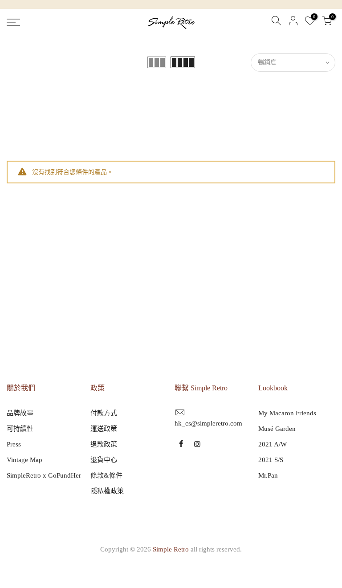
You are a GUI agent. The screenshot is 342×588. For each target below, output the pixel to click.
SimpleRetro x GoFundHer (44, 475)
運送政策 (103, 428)
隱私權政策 (107, 491)
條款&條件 (106, 475)
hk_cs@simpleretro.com (208, 423)
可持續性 (20, 428)
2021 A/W (272, 444)
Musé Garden (277, 428)
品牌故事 (20, 413)
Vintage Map (24, 459)
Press (14, 444)
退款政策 (103, 444)
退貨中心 (103, 459)
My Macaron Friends (287, 413)
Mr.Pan (268, 475)
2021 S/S (270, 459)
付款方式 (103, 413)
